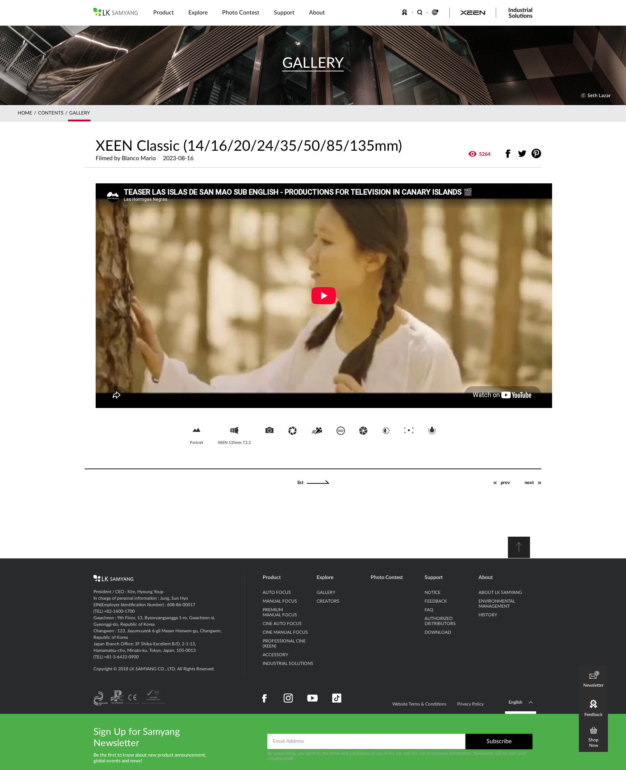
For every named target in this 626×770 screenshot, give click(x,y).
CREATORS (328, 601)
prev (505, 482)
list (300, 482)
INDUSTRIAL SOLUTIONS (288, 663)
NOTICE (433, 592)
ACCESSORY (275, 655)
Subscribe (499, 741)
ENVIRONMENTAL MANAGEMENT (497, 603)
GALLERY (79, 113)
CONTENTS (50, 113)
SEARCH (420, 12)
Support (434, 577)
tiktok (336, 698)
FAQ (429, 610)
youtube (312, 698)
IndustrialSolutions (520, 13)
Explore (325, 577)
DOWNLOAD (438, 632)
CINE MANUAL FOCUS (285, 632)
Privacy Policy (470, 704)
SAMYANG (115, 12)
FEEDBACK (405, 12)
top (519, 547)
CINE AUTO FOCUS (282, 623)
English (515, 702)
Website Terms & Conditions (419, 704)
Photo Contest (387, 577)
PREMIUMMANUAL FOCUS (280, 612)
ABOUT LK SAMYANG (500, 592)
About (486, 577)
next (529, 482)
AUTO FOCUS (277, 592)
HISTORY (488, 615)
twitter (522, 153)
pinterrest (536, 153)
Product (272, 577)
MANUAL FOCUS (280, 601)
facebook (508, 153)
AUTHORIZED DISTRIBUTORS (440, 621)
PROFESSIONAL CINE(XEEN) (284, 643)
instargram (288, 698)
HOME (25, 113)
